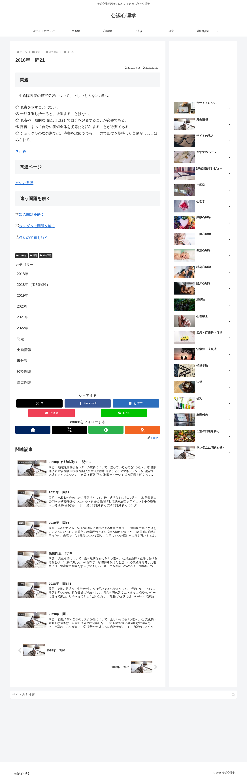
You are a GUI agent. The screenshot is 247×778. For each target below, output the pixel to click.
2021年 (22, 317)
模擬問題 (24, 371)
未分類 (22, 361)
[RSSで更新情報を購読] (142, 430)
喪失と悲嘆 (24, 183)
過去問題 (47, 255)
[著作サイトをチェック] (32, 430)
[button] (233, 695)
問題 (35, 255)
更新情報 (24, 350)
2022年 (22, 328)
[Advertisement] (203, 69)
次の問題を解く (31, 214)
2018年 (23, 255)
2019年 (22, 295)
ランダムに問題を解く (37, 226)
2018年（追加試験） (33, 285)
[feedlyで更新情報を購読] (106, 430)
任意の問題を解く (33, 238)
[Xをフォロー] (69, 430)
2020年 (22, 306)
